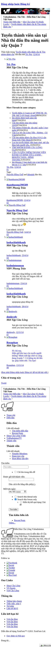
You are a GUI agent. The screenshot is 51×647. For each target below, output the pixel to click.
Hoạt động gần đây (20, 458)
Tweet (3, 383)
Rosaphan (12, 342)
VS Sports (11, 588)
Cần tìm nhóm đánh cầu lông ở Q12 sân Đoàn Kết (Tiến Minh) (29, 138)
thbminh (30, 174)
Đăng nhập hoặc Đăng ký (15, 4)
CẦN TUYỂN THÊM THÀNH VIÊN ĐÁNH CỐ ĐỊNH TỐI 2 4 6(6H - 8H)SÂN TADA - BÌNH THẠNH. (29, 156)
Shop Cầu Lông (13, 585)
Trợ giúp (10, 606)
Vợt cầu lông (12, 619)
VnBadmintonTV (14, 438)
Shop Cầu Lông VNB (16, 436)
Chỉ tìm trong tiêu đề (26, 472)
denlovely (12, 316)
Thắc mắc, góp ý (14, 603)
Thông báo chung (14, 601)
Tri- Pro (28, 54)
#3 (8, 234)
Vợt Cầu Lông (13, 590)
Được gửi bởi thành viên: (14, 477)
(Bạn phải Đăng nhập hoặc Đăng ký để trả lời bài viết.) (24, 372)
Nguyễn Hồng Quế (15, 174)
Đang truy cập (18, 456)
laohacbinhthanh (16, 242)
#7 (8, 335)
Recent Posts (17, 433)
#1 (8, 169)
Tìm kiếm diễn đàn (20, 431)
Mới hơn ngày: (9, 489)
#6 (8, 309)
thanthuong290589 (17, 184)
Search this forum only (27, 499)
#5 (8, 286)
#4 (8, 258)
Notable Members (19, 453)
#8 (8, 368)
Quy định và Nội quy (16, 636)
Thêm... (12, 523)
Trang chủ (11, 415)
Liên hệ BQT (12, 608)
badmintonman (15, 265)
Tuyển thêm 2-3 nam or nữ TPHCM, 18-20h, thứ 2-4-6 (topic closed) (29, 114)
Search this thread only (27, 497)
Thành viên (11, 440)
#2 (8, 203)
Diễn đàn (10, 417)
